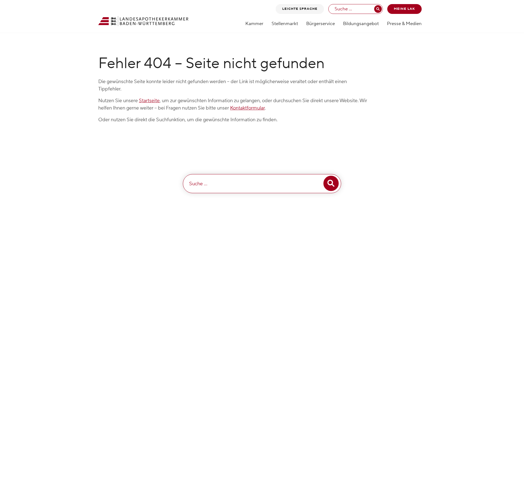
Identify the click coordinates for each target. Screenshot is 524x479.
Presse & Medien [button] (404, 24)
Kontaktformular (247, 108)
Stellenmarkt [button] (285, 24)
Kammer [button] (254, 24)
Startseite (149, 101)
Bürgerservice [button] (320, 24)
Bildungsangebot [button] (361, 24)
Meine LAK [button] (404, 9)
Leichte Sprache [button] (299, 9)
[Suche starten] (378, 9)
